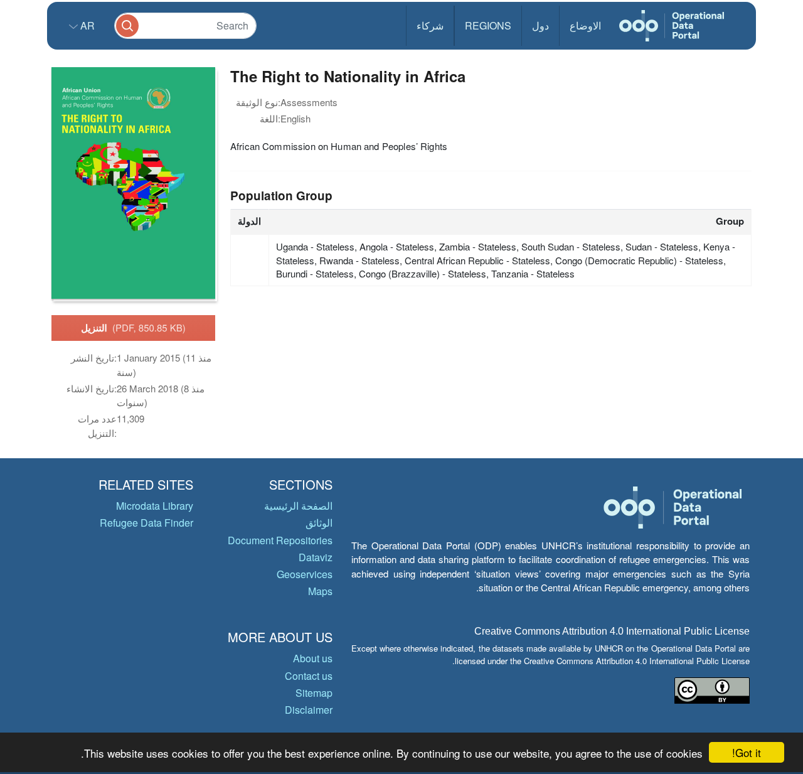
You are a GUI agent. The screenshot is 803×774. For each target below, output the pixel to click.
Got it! (746, 752)
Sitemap (313, 692)
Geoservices (304, 574)
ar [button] (86, 25)
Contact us (308, 676)
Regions (488, 25)
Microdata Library (154, 505)
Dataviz (315, 557)
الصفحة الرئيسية (298, 505)
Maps (320, 591)
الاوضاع (585, 25)
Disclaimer (308, 709)
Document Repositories (280, 540)
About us (312, 658)
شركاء (430, 25)
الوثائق (319, 522)
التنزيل (133, 328)
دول (540, 25)
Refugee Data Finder (146, 522)
